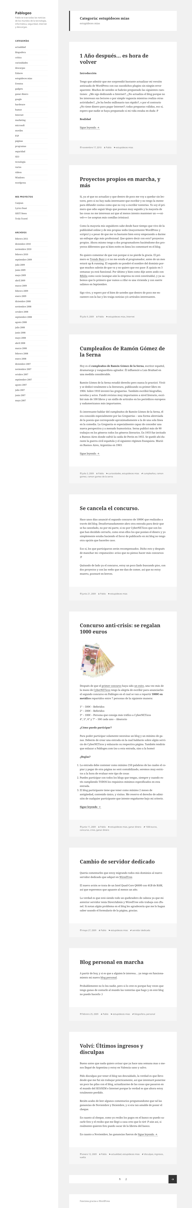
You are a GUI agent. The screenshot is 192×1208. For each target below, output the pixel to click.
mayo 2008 (20, 337)
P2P (17, 135)
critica (18, 57)
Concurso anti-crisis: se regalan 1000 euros (120, 628)
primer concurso (111, 685)
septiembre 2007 (23, 379)
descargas (20, 68)
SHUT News (21, 213)
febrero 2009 (21, 290)
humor (18, 109)
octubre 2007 (21, 374)
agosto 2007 (21, 384)
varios (18, 167)
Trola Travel (21, 218)
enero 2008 (20, 358)
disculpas (148, 1154)
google (18, 99)
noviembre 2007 (23, 369)
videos (18, 172)
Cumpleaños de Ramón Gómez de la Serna (122, 351)
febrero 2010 (21, 254)
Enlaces (19, 73)
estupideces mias (23, 78)
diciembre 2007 (23, 364)
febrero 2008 (21, 353)
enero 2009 (20, 296)
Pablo (109, 147)
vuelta (83, 1157)
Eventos (19, 83)
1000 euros (151, 826)
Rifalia (84, 276)
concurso (84, 830)
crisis (92, 830)
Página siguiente (172, 1179)
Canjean (19, 203)
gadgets (19, 88)
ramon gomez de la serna (100, 476)
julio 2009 (20, 264)
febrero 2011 (21, 238)
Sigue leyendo (90, 127)
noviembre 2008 (23, 306)
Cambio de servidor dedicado (117, 861)
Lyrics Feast (21, 208)
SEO (17, 156)
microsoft (20, 125)
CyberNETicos (102, 690)
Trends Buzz (97, 259)
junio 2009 (20, 270)
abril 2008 (20, 343)
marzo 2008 (21, 348)
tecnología (20, 161)
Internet (19, 114)
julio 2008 (20, 327)
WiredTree (125, 877)
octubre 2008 (21, 311)
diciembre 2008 (23, 301)
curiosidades (21, 62)
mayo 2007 (20, 400)
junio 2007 (20, 395)
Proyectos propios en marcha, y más (120, 182)
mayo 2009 (20, 275)
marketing (20, 120)
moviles (19, 130)
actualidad (20, 47)
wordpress (20, 182)
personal (150, 1014)
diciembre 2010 (23, 244)
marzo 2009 (21, 285)
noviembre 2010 (23, 249)
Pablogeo (23, 12)
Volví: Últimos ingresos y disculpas (111, 1048)
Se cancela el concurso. (109, 508)
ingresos (158, 1154)
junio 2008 (20, 332)
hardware (20, 104)
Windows (20, 177)
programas (20, 146)
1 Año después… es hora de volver (114, 58)
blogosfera (20, 52)
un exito (139, 685)
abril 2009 (20, 280)
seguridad (20, 151)
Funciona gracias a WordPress (95, 1201)
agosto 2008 (21, 322)
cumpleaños (150, 473)
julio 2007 (20, 390)
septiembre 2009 (23, 259)
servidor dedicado (141, 930)
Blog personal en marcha (112, 961)
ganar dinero (21, 94)
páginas (19, 141)
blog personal (109, 977)
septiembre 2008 (23, 317)
